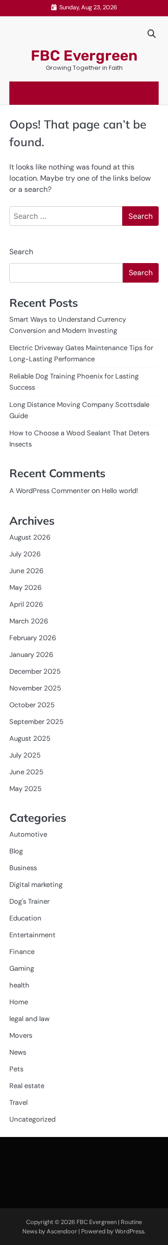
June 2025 (26, 772)
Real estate (26, 1085)
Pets (16, 1069)
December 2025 (35, 671)
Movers (20, 1035)
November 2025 (35, 688)
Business (23, 868)
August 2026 (29, 537)
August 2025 (29, 738)
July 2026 (25, 554)
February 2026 (32, 638)
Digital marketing (36, 884)
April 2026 (26, 604)
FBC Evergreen (84, 55)
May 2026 (25, 587)
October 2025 (32, 705)
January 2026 (31, 654)
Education (25, 918)
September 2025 (36, 721)
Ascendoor (62, 1231)
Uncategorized (32, 1119)
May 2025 (25, 788)
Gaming (21, 968)
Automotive (28, 834)
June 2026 (26, 570)
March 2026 (28, 621)
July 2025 (25, 755)
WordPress (129, 1231)
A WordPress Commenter (49, 490)
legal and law (29, 1018)
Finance (22, 951)
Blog (16, 851)
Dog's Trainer (29, 901)
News (17, 1052)
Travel (18, 1102)
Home (18, 1002)
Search (21, 252)
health (19, 985)
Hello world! (120, 490)
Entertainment (32, 935)
